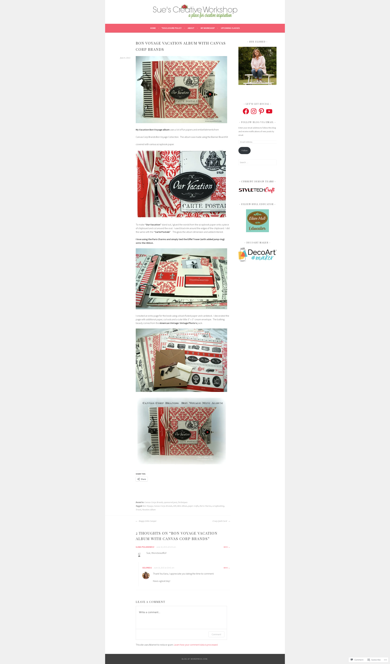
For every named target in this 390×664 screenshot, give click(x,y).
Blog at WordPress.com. (195, 659)
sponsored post (170, 502)
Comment (216, 634)
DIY (174, 506)
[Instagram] (253, 111)
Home (153, 28)
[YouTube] (269, 111)
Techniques (183, 502)
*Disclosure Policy (171, 28)
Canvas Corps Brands (153, 502)
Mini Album (182, 506)
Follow (245, 150)
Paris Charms (205, 506)
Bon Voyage (148, 506)
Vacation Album (149, 510)
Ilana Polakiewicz (145, 547)
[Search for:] (257, 162)
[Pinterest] (261, 111)
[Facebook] (246, 111)
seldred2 (147, 567)
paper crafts (193, 506)
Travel (138, 510)
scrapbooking (218, 506)
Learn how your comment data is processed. (196, 644)
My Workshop (208, 28)
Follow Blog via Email (257, 122)
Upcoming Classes (230, 28)
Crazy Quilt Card (220, 521)
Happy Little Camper (147, 521)
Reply (226, 547)
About (191, 28)
